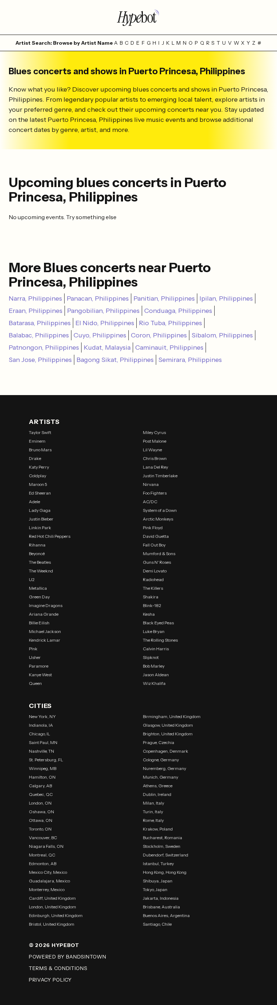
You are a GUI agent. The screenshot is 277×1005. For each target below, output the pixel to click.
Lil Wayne (152, 449)
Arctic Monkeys (158, 519)
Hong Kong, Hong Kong (164, 872)
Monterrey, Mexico (47, 889)
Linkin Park (40, 527)
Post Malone (154, 441)
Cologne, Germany (161, 759)
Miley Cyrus (154, 432)
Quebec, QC (41, 794)
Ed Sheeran (40, 493)
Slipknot (151, 657)
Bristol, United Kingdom (51, 924)
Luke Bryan (153, 631)
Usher (35, 657)
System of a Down (160, 510)
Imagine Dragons (45, 605)
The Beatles (40, 562)
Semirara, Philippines (190, 360)
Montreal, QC (42, 855)
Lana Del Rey (155, 467)
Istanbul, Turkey (158, 863)
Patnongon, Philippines (44, 347)
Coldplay (37, 475)
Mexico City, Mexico (48, 872)
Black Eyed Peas (158, 622)
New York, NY (42, 716)
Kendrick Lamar (44, 640)
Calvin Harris (156, 648)
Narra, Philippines (35, 298)
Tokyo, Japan (155, 889)
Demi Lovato (155, 571)
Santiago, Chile (157, 924)
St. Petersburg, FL (46, 759)
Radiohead (153, 579)
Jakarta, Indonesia (161, 898)
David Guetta (156, 536)
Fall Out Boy (154, 545)
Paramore (38, 666)
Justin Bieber (41, 519)
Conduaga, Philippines (178, 311)
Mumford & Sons (159, 553)
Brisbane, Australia (161, 906)
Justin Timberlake (160, 475)
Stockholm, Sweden (161, 846)
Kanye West (40, 674)
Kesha (149, 614)
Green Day (39, 596)
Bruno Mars (40, 449)
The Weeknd (41, 571)
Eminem (37, 441)
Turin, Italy (153, 811)
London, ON (40, 803)
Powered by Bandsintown (67, 956)
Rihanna (37, 545)
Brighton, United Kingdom (168, 733)
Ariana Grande (43, 614)
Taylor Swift (40, 432)
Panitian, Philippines (164, 298)
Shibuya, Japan (157, 881)
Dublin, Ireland (157, 794)
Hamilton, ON (42, 777)
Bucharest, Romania (162, 837)
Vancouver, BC (43, 837)
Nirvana (151, 484)
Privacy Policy (50, 980)
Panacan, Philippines (98, 298)
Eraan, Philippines (35, 311)
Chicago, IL (39, 733)
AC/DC (150, 501)
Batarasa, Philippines (40, 323)
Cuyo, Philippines (100, 335)
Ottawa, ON (40, 820)
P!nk (33, 648)
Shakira (150, 596)
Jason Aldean (156, 674)
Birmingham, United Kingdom (172, 716)
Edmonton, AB (42, 863)
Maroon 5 (38, 484)
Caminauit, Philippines (169, 347)
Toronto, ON (40, 829)
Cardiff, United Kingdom (52, 898)
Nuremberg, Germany (164, 768)
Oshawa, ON (41, 811)
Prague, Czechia (158, 742)
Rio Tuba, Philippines (170, 323)
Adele (34, 501)
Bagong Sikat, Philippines (115, 360)
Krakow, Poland (158, 829)
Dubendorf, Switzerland (165, 855)
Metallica (38, 588)
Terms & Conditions (58, 968)
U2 (32, 579)
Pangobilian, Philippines (103, 311)
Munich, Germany (160, 777)
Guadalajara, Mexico (49, 881)
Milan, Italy (153, 803)
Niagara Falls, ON (46, 846)
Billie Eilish (39, 622)
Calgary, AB (40, 785)
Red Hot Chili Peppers (49, 536)
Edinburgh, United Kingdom (56, 915)
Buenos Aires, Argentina (166, 915)
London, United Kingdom (52, 906)
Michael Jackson (45, 631)
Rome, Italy (153, 820)
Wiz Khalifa (154, 683)
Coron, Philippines (159, 335)
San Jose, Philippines (40, 360)
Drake (35, 458)
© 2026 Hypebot (54, 945)
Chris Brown (155, 458)
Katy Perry (39, 467)
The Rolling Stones (160, 640)
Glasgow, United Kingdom (168, 725)
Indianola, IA (41, 725)
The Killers (153, 588)
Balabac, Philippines (39, 335)
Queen (35, 683)
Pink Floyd (153, 527)
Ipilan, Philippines (226, 298)
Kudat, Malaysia (107, 347)
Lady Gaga (39, 510)
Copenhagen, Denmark (165, 751)
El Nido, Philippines (104, 323)
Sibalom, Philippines (222, 335)
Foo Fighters (155, 493)
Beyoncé (37, 553)
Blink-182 (152, 605)
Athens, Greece (157, 785)
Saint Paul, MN (43, 742)
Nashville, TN (41, 751)
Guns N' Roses (157, 562)
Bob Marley (153, 666)
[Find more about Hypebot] (138, 17)
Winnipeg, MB (42, 768)
